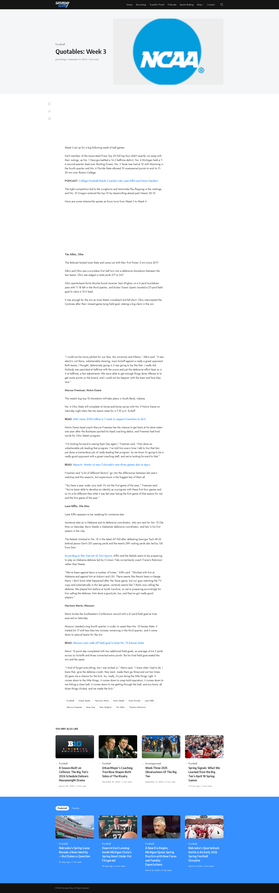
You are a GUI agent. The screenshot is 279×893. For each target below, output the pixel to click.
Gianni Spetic (84, 700)
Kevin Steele (118, 700)
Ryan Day (90, 707)
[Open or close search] (221, 4)
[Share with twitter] (49, 111)
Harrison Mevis (102, 700)
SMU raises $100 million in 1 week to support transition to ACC (109, 419)
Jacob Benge (61, 59)
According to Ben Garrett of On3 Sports (88, 556)
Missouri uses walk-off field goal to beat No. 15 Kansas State (108, 643)
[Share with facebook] (49, 104)
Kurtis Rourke (135, 700)
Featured (62, 808)
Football (60, 44)
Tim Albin (120, 707)
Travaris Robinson (137, 707)
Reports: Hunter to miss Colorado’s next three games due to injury (111, 465)
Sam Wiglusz (106, 707)
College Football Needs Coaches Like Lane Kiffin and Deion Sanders (118, 181)
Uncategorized (153, 763)
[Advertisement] (114, 121)
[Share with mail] (49, 118)
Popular (75, 808)
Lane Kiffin (149, 700)
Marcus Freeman (74, 707)
